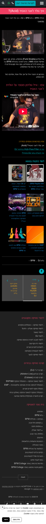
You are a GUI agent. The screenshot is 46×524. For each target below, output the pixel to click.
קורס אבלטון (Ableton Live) (31, 374)
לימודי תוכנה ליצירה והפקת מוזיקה (30, 340)
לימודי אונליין (36, 430)
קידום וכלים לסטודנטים (34, 452)
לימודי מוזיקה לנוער (35, 355)
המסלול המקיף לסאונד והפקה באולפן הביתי (26, 392)
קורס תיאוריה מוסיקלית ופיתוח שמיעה (28, 396)
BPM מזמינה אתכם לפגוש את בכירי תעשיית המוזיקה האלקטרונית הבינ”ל (17, 217)
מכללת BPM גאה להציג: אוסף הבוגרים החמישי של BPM (17, 248)
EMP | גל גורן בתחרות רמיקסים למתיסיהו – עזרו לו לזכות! (36, 248)
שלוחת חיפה (36, 426)
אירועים (40, 438)
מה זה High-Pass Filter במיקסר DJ (29, 149)
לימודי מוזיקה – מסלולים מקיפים (30, 325)
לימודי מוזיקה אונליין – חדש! (32, 329)
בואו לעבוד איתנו (37, 460)
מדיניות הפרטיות (7, 486)
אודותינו (40, 412)
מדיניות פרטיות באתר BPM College (28, 464)
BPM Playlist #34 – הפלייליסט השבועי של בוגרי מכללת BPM (36, 186)
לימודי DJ (39, 336)
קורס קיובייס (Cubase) (33, 377)
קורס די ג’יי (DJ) (36, 370)
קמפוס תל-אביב (35, 423)
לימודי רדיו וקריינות (36, 344)
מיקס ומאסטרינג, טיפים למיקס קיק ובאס (36, 214)
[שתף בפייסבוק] (41, 271)
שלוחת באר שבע (36, 434)
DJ (39, 261)
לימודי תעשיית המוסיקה (34, 351)
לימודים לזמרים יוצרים (35, 347)
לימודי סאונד (38, 332)
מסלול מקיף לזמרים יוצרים (33, 389)
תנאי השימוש (38, 489)
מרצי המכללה (37, 445)
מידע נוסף (16, 519)
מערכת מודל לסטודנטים (33, 456)
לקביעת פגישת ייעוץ (25, 3)
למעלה (23, 477)
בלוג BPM (39, 415)
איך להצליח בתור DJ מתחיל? (33, 153)
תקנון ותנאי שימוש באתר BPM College (27, 467)
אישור (6, 519)
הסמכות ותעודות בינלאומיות (32, 441)
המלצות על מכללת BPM (33, 449)
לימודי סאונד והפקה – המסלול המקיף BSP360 (24, 381)
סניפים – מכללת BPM (34, 419)
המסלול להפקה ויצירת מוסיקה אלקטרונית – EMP (23, 385)
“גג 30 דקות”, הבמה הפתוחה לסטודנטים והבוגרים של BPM (19, 186)
